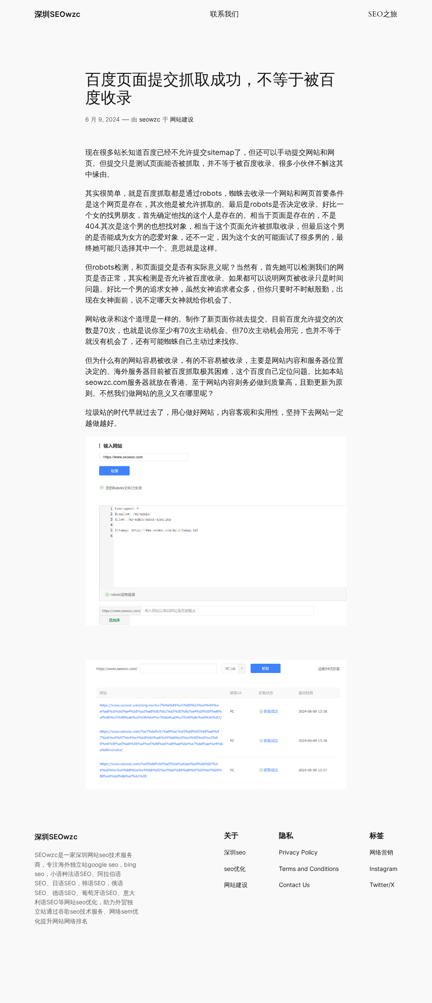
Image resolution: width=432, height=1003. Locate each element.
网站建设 (182, 119)
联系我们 (224, 14)
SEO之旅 (382, 14)
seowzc (149, 119)
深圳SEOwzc (57, 14)
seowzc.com (106, 382)
